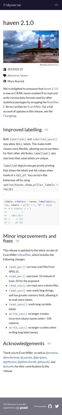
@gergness (39, 357)
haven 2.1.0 (51, 88)
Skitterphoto (53, 65)
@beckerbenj (11, 357)
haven (24, 75)
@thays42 (43, 362)
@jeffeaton (10, 362)
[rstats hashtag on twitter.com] (57, 406)
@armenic (52, 352)
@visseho (8, 366)
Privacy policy (40, 406)
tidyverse (13, 75)
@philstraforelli (27, 362)
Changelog (9, 116)
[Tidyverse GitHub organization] (50, 406)
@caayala (26, 357)
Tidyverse (12, 5)
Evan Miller (34, 106)
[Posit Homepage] (22, 408)
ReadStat (53, 102)
